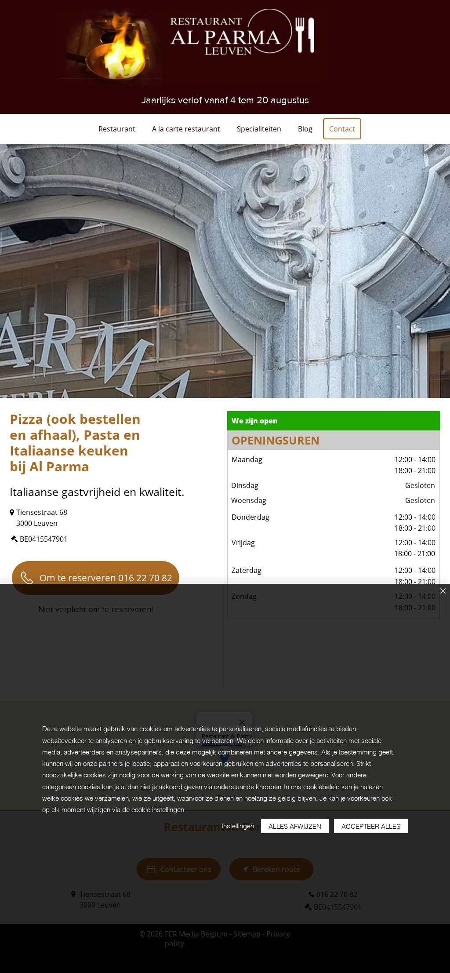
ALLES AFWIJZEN (295, 826)
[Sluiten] (443, 592)
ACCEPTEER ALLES (370, 826)
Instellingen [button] (237, 826)
